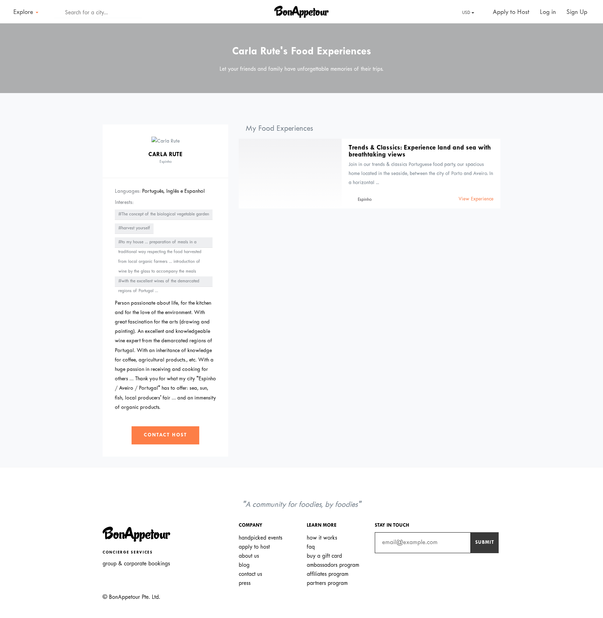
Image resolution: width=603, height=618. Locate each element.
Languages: (128, 191)
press (245, 583)
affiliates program (327, 574)
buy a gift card (324, 556)
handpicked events (260, 538)
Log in (548, 12)
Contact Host (165, 435)
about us (249, 556)
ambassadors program (333, 565)
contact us (250, 574)
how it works (322, 538)
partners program (327, 583)
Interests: (124, 202)
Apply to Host (510, 12)
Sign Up (576, 12)
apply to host (254, 547)
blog (244, 565)
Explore (24, 12)
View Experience (476, 199)
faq (311, 547)
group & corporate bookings (136, 563)
